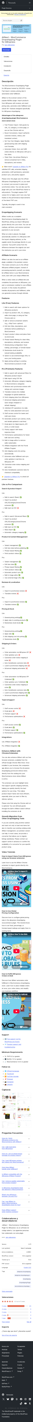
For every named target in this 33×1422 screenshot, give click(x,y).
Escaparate (21, 1346)
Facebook (10, 1074)
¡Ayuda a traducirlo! (20, 14)
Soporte (6, 75)
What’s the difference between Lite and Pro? (9, 1195)
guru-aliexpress (10, 45)
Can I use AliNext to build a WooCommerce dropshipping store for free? (11, 1203)
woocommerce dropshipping (23, 1286)
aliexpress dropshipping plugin (23, 1275)
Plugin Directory (7, 8)
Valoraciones (8, 61)
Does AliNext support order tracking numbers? (10, 1211)
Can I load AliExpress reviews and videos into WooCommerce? (13, 1161)
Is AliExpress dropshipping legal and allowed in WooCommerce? (12, 1188)
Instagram (10, 1082)
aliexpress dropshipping (23, 1271)
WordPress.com (8, 1377)
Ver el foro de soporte (9, 1335)
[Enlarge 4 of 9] (13, 1123)
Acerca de (5, 1346)
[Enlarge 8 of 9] (29, 1116)
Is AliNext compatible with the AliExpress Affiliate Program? (12, 1175)
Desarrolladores (7, 1368)
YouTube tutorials (13, 1076)
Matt (4, 1380)
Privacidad (5, 1356)
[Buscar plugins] (21, 20)
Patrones (20, 1356)
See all (29, 1322)
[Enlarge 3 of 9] (13, 1115)
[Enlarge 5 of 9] (29, 1095)
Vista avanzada (7, 1291)
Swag (20, 1371)
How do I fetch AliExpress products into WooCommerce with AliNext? (11, 1140)
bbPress (5, 1383)
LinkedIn (10, 1084)
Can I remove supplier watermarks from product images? (13, 1182)
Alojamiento (6, 1353)
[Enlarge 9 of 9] (29, 1122)
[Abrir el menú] (30, 2)
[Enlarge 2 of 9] (13, 1105)
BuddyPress (7, 1387)
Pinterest (10, 1079)
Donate (20, 1368)
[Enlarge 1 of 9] (13, 1095)
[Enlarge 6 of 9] (29, 1102)
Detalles (6, 57)
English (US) (27, 1267)
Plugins (19, 1353)
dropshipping (26, 1279)
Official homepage (13, 1071)
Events (19, 1365)
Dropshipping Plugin (24, 1282)
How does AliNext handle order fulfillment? (10, 1168)
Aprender (5, 1362)
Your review (6, 1322)
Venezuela (9, 1395)
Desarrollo (7, 70)
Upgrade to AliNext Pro (20, 167)
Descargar (6, 50)
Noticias (4, 1349)
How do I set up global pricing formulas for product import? (12, 1154)
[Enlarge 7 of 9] (29, 1108)
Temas (19, 1349)
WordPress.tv (7, 1371)
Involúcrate (21, 1362)
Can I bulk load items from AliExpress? (9, 1147)
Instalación (7, 66)
